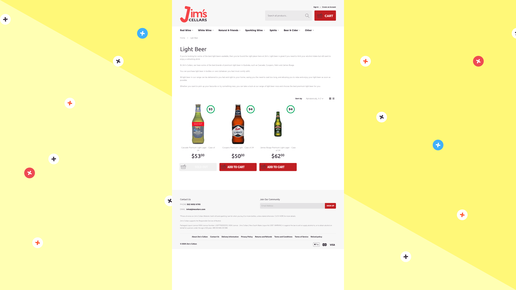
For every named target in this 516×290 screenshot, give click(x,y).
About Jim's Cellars (200, 237)
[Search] (308, 16)
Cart (329, 16)
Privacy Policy (247, 237)
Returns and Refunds (263, 237)
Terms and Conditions (283, 237)
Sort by (298, 98)
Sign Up (330, 206)
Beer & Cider (291, 30)
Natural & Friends (228, 30)
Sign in (315, 7)
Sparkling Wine (254, 30)
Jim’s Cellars (192, 244)
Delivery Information (230, 237)
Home (182, 38)
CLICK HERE (279, 216)
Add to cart (236, 167)
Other (308, 30)
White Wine (205, 30)
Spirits (273, 30)
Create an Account (329, 7)
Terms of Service (301, 237)
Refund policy (316, 237)
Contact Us (214, 237)
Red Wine (186, 30)
